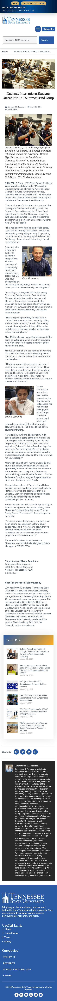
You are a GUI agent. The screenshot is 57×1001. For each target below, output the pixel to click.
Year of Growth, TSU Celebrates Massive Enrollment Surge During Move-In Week (34, 697)
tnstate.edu (29, 625)
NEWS (48, 51)
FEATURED (38, 51)
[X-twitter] (31, 995)
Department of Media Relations (21, 561)
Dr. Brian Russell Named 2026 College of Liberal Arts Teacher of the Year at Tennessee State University (34, 652)
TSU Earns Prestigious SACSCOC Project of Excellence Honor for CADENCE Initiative (34, 711)
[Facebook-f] (16, 995)
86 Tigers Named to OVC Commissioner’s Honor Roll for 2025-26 (33, 684)
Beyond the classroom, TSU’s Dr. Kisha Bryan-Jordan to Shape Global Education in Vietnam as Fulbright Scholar (35, 669)
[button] (38, 29)
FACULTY (27, 51)
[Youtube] (26, 995)
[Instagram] (21, 995)
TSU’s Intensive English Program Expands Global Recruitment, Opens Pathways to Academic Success (33, 726)
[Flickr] (41, 995)
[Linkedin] (36, 995)
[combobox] (20, 40)
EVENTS (18, 51)
